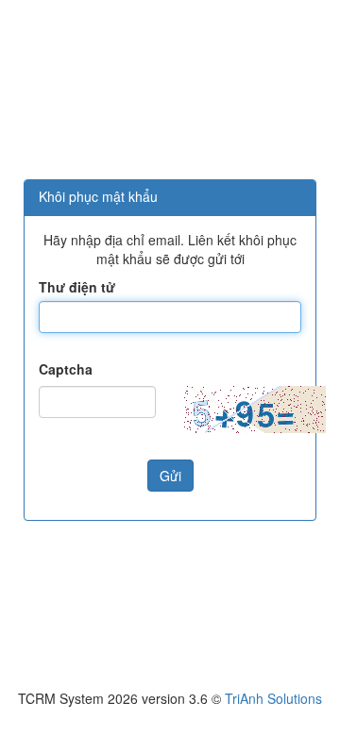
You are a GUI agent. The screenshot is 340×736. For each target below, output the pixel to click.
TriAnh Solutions (273, 698)
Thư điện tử (77, 286)
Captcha (66, 369)
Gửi (170, 475)
